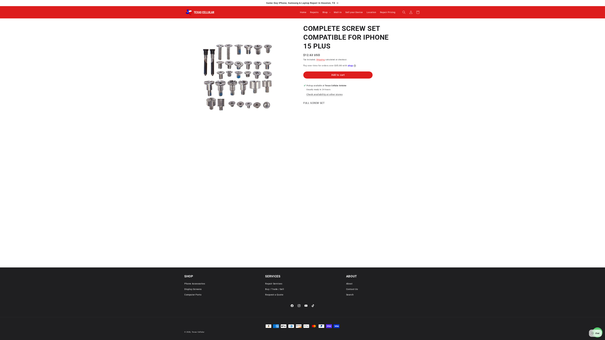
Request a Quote (274, 294)
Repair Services (273, 283)
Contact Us (352, 289)
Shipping (320, 60)
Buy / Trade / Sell (274, 289)
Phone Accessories (194, 283)
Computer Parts (192, 294)
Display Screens (193, 289)
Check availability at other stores (324, 94)
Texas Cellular (198, 332)
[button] (326, 12)
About (349, 283)
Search (350, 294)
